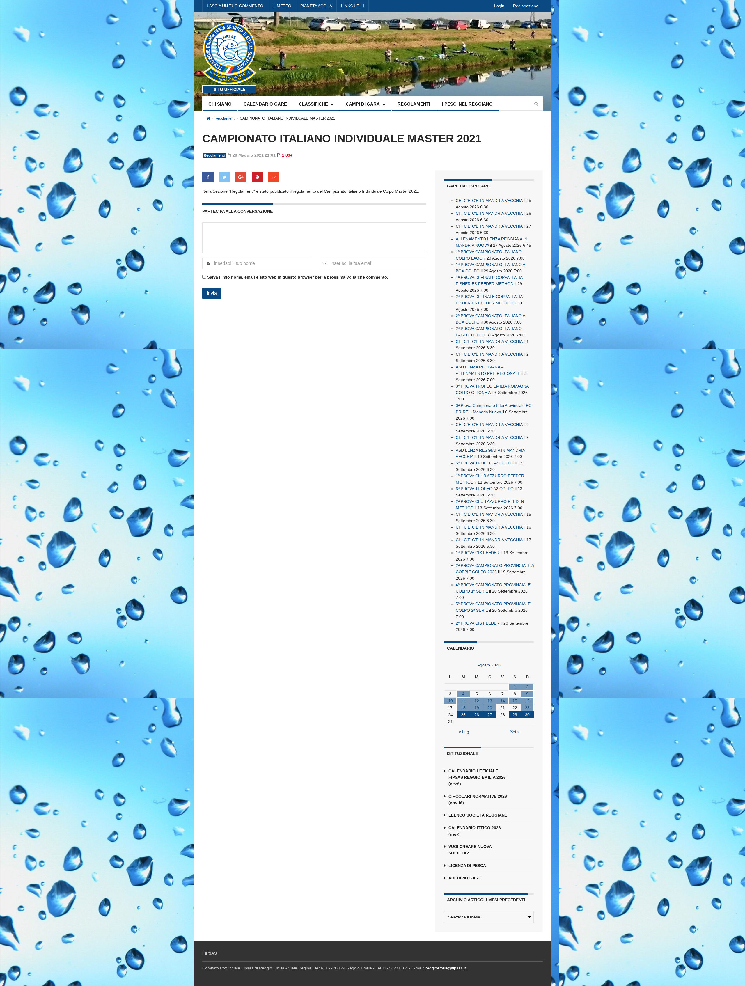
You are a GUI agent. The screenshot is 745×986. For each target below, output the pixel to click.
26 (476, 714)
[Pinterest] (257, 177)
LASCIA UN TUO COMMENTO (235, 5)
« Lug (464, 731)
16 (527, 700)
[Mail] (273, 177)
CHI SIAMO (220, 104)
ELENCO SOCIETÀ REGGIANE (477, 815)
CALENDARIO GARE (265, 104)
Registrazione (525, 5)
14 (502, 700)
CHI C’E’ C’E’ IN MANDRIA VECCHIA (489, 200)
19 (476, 707)
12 (476, 700)
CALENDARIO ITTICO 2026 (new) (474, 830)
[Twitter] (224, 177)
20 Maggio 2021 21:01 (253, 155)
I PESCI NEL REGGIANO (467, 104)
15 (514, 700)
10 (450, 700)
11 (463, 700)
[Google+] (240, 177)
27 (489, 714)
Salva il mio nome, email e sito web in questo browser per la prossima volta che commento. (297, 277)
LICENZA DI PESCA (467, 865)
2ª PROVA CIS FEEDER (477, 623)
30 (527, 714)
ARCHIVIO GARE (464, 878)
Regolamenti (224, 118)
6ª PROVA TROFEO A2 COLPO (485, 488)
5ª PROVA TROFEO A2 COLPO (485, 463)
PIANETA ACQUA (316, 5)
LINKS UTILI (352, 5)
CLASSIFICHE (313, 104)
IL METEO (281, 5)
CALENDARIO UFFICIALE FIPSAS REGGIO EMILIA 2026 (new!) (477, 777)
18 (463, 707)
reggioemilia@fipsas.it (445, 968)
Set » (515, 731)
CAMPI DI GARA (363, 104)
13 (489, 700)
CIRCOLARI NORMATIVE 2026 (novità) (477, 799)
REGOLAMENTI (414, 104)
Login (499, 5)
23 (527, 707)
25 (463, 714)
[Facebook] (208, 177)
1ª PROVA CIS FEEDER (477, 552)
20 (489, 707)
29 (514, 714)
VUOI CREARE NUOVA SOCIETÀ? (470, 849)
